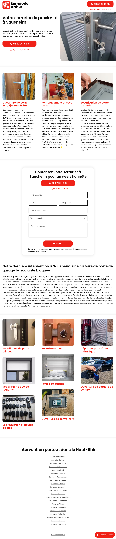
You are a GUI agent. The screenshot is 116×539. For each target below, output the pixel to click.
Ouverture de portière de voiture (97, 388)
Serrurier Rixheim (58, 473)
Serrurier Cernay (58, 484)
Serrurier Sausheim (58, 524)
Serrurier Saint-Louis (58, 463)
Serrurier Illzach (58, 470)
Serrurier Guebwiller (58, 487)
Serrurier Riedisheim (58, 480)
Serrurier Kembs (58, 521)
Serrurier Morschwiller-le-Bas (58, 517)
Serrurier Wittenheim (58, 467)
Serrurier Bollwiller (58, 514)
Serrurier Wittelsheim (58, 490)
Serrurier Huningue (58, 507)
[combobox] (58, 210)
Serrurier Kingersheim (58, 477)
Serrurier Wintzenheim (58, 500)
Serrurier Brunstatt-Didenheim (58, 497)
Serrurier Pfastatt (58, 494)
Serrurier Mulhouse (58, 457)
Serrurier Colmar (58, 460)
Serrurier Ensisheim (58, 511)
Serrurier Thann (58, 504)
